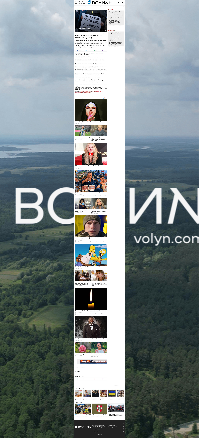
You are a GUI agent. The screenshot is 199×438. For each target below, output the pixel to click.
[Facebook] (115, 2)
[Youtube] (123, 2)
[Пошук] (123, 7)
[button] (83, 1)
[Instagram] (119, 2)
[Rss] (123, 431)
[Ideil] (99, 434)
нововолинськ (82, 367)
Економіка (84, 9)
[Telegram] (121, 2)
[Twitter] (117, 2)
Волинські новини (78, 9)
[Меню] (76, 7)
